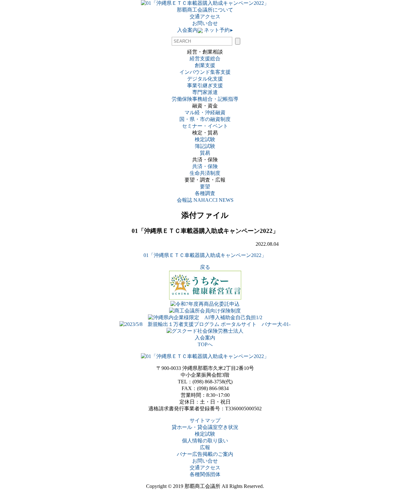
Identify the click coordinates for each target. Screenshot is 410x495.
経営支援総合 (205, 58)
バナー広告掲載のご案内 (205, 454)
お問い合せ (205, 23)
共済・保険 (205, 166)
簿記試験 (205, 146)
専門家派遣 (205, 92)
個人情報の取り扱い (205, 440)
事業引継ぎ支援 (205, 85)
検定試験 (205, 139)
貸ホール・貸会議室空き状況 (205, 427)
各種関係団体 (205, 474)
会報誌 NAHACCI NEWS (205, 200)
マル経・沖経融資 (205, 112)
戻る (205, 267)
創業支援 (205, 65)
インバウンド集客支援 (205, 72)
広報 (205, 447)
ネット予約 (218, 30)
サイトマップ (205, 420)
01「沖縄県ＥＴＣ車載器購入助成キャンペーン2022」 (205, 255)
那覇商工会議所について (205, 10)
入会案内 (187, 30)
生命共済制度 (205, 173)
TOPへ (205, 344)
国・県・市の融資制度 (205, 119)
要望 (205, 186)
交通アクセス (205, 16)
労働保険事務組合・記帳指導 (205, 99)
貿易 (205, 153)
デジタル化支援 (205, 78)
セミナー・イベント (205, 126)
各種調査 (207, 193)
